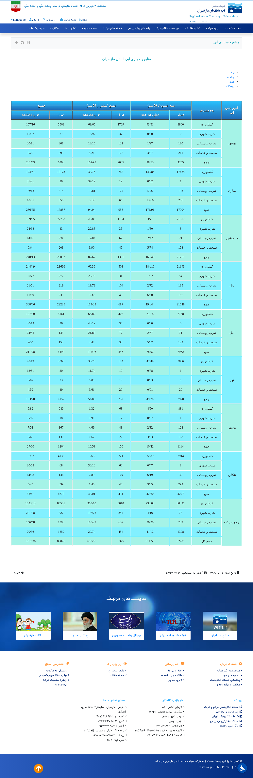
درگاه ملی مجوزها (229, 726)
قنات (231, 82)
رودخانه (230, 86)
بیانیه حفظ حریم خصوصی (52, 675)
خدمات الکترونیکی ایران (225, 716)
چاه (232, 72)
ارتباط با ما (61, 685)
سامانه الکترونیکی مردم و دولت (221, 707)
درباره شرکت (213, 28)
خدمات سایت (89, 28)
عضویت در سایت (230, 675)
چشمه (230, 77)
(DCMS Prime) (221, 767)
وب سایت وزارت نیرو (227, 712)
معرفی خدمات (36, 28)
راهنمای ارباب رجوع (139, 28)
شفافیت (54, 28)
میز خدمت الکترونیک (167, 28)
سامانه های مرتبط (112, 28)
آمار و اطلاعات (192, 28)
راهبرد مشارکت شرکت (54, 680)
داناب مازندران (116, 670)
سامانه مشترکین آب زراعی (224, 721)
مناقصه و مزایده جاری (228, 685)
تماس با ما (70, 28)
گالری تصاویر (175, 680)
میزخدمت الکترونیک (228, 670)
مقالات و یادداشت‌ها (171, 675)
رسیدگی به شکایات (56, 670)
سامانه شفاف (117, 675)
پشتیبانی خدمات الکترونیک (225, 680)
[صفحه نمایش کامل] (16, 43)
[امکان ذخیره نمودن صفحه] (22, 43)
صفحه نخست (233, 28)
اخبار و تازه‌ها (175, 670)
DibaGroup (205, 767)
